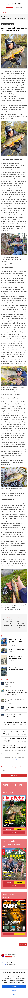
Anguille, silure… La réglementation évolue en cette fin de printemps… (15, 747)
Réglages (14, 990)
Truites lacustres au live (17, 649)
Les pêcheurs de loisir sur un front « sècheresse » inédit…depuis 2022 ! (14, 724)
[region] (14, 984)
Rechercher (4, 941)
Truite (11, 24)
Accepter (14, 986)
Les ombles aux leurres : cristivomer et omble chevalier (17, 641)
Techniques (5, 24)
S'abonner (19, 829)
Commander (19, 934)
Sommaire (8, 829)
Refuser (14, 994)
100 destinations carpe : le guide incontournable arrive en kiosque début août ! (16, 692)
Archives (14, 832)
